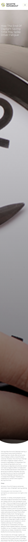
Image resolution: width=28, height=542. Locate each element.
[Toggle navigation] (25, 4)
